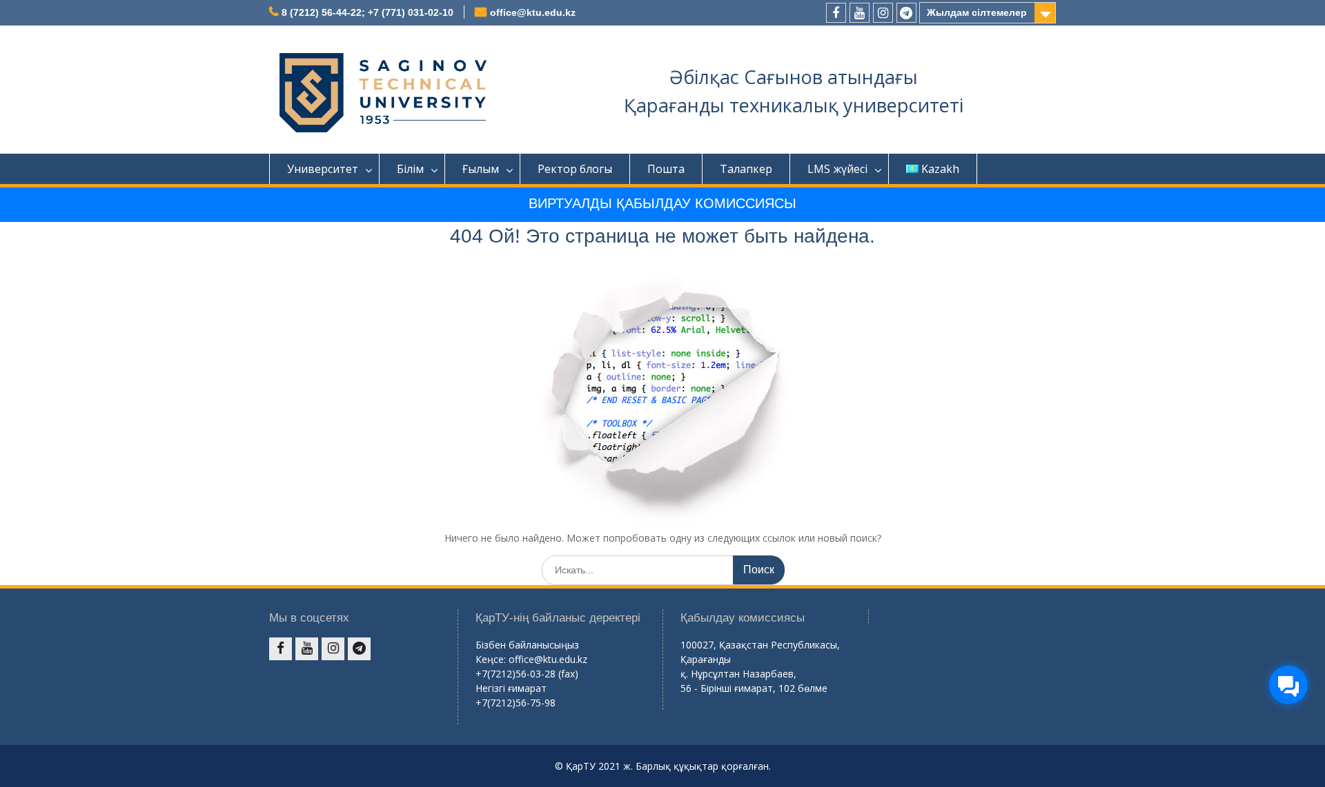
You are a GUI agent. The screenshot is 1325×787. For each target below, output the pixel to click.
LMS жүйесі (837, 168)
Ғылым (480, 168)
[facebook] (836, 13)
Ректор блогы (575, 168)
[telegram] (906, 13)
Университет (322, 168)
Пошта (666, 168)
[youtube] (860, 13)
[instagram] (883, 13)
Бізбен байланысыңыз (527, 644)
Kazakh (940, 168)
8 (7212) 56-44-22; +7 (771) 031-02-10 (367, 12)
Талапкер (746, 168)
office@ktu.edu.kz (533, 12)
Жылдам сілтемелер (977, 12)
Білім (410, 168)
